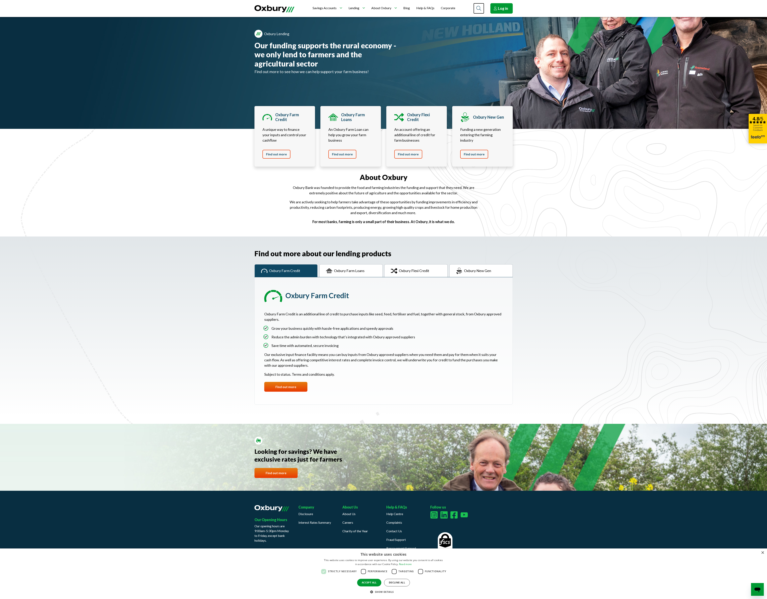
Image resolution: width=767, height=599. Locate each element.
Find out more (276, 154)
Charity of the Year (355, 531)
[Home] (274, 8)
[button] (383, 591)
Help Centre (394, 514)
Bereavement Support (401, 548)
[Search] (479, 8)
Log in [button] (503, 8)
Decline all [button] (397, 582)
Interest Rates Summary (314, 522)
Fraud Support (396, 539)
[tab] (286, 270)
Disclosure (305, 514)
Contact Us (394, 531)
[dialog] (383, 573)
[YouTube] (464, 515)
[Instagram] (434, 515)
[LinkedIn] (444, 515)
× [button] (762, 552)
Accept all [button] (369, 582)
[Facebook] (454, 515)
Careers (347, 522)
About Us (349, 514)
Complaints (394, 522)
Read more (405, 564)
